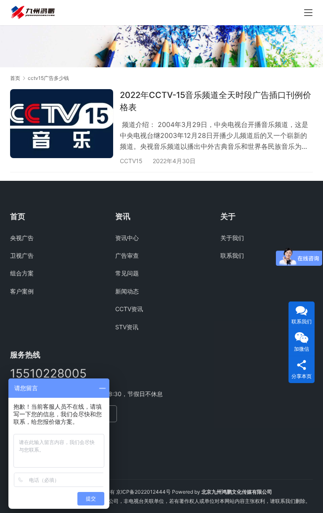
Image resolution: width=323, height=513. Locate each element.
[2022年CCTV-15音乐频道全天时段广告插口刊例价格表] (61, 123)
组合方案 (22, 273)
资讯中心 (127, 237)
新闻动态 (127, 291)
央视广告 (22, 237)
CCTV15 (131, 160)
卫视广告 (22, 255)
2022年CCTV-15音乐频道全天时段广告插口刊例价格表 (215, 101)
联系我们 (232, 255)
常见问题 (127, 273)
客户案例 (22, 291)
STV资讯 (126, 327)
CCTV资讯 (129, 308)
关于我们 (232, 237)
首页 (15, 78)
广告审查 (127, 255)
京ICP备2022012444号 (143, 492)
